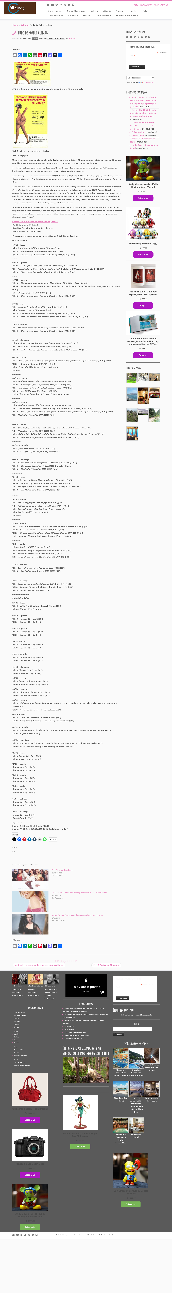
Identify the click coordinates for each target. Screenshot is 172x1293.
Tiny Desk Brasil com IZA (73, 1038)
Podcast (72, 16)
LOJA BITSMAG (103, 16)
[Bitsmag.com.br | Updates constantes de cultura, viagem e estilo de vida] (20, 8)
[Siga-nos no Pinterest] (66, 5)
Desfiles (87, 16)
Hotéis (16, 1027)
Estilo (133, 11)
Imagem (50, 38)
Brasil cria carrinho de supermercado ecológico (39, 965)
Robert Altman (59, 38)
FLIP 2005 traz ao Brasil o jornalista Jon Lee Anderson (50, 989)
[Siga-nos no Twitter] (57, 5)
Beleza (16, 1037)
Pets (145, 11)
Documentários (55, 16)
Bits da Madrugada (75, 11)
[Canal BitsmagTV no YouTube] (53, 5)
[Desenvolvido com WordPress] (88, 1234)
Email (132, 55)
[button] (131, 378)
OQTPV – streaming (21, 1055)
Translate (148, 83)
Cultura (94, 11)
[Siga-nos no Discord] (74, 5)
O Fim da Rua (138, 132)
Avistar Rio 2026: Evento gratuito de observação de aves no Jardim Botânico (143, 113)
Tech (16, 1040)
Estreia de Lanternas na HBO (75, 1032)
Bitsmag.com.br (67, 1235)
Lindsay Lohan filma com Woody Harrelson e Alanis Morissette (79, 893)
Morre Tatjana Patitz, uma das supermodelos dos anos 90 (77, 915)
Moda (16, 1034)
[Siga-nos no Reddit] (70, 5)
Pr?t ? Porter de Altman (62, 870)
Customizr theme (110, 1235)
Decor (16, 1043)
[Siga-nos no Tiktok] (62, 5)
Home (15, 25)
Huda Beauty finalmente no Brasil (77, 1035)
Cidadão (107, 11)
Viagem (120, 11)
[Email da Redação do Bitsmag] (49, 5)
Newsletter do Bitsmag (127, 16)
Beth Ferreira (73, 38)
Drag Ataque (138, 136)
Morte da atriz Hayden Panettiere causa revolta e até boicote (143, 126)
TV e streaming (54, 11)
